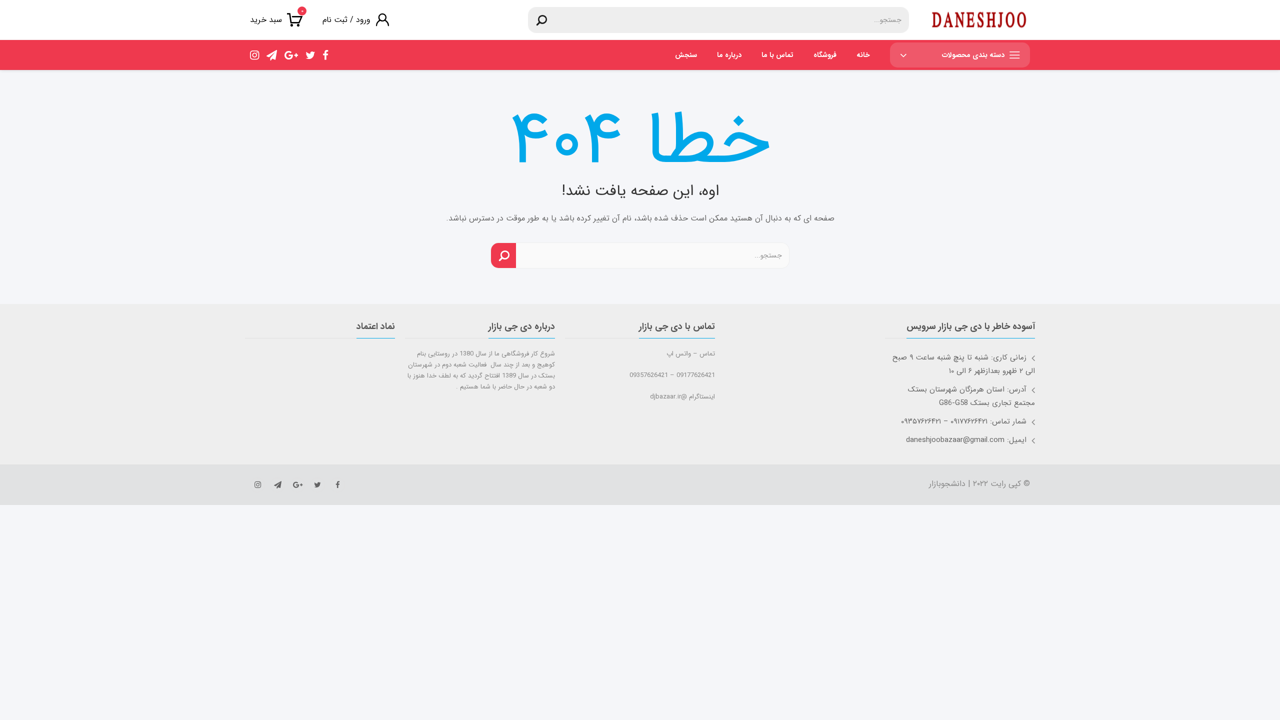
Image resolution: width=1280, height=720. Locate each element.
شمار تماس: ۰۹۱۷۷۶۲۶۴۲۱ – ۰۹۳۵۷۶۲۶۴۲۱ (963, 422)
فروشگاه (825, 55)
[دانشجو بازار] (979, 20)
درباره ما (729, 55)
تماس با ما (778, 55)
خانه (863, 55)
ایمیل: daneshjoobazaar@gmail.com (966, 440)
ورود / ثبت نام (346, 20)
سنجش (686, 55)
